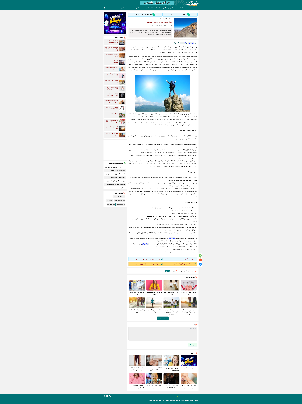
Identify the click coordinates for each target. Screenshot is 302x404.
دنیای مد (147, 8)
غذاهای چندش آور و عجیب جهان (154, 387)
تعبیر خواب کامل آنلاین (119, 197)
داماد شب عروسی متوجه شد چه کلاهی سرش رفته (154, 369)
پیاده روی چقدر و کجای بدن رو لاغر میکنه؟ (189, 293)
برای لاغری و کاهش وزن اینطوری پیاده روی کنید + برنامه (188, 312)
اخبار (177, 8)
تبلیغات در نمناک (178, 396)
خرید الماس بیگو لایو (189, 259)
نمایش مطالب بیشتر (162, 318)
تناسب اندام (154, 8)
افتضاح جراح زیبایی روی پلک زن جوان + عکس (188, 387)
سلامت (142, 8)
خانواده (160, 8)
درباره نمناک (187, 396)
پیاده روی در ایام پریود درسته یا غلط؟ (154, 293)
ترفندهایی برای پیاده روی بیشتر (154, 311)
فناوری (122, 8)
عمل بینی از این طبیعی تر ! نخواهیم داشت (172, 369)
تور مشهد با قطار (120, 204)
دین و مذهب (129, 8)
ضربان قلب (172, 238)
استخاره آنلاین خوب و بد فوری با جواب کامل (184, 264)
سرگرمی (165, 8)
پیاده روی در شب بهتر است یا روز (137, 311)
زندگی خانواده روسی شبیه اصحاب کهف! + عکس (171, 387)
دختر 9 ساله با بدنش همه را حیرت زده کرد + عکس (137, 369)
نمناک (181, 8)
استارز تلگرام (110, 200)
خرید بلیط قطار (111, 204)
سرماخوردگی (145, 244)
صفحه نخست (195, 396)
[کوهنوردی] (163, 93)
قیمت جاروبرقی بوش (119, 200)
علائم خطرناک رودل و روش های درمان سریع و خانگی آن (115, 167)
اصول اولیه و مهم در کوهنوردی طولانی (159, 22)
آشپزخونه (136, 8)
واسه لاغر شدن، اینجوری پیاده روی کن (171, 293)
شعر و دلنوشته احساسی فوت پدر (118, 170)
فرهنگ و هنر (171, 8)
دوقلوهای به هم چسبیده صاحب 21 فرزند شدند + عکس (148, 259)
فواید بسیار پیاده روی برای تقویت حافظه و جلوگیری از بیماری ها (171, 312)
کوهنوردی (183, 43)
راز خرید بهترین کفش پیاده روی (137, 293)
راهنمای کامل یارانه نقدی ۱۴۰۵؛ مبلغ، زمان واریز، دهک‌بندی (147, 264)
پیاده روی (191, 43)
